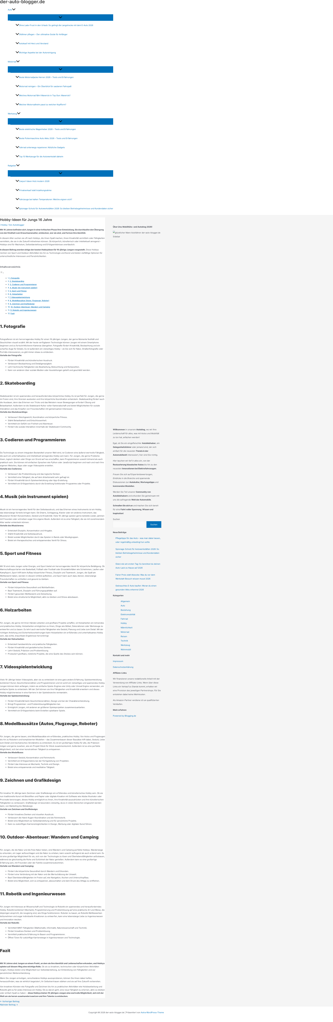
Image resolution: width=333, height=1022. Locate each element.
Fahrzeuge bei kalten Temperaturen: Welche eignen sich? (45, 199)
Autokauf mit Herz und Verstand (33, 43)
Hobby (4, 225)
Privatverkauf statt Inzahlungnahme (35, 190)
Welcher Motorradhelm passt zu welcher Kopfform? (42, 104)
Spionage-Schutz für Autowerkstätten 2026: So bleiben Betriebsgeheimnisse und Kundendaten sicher (66, 208)
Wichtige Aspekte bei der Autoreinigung (37, 52)
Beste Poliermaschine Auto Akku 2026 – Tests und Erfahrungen (48, 138)
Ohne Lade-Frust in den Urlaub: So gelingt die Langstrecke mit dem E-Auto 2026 (56, 25)
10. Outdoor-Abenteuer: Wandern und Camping (30, 307)
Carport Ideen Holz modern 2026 (34, 181)
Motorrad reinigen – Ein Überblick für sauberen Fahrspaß (45, 86)
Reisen (124, 636)
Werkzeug (125, 645)
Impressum (118, 661)
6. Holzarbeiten (16, 294)
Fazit (13, 313)
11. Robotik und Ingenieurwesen (23, 310)
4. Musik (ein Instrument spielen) (23, 288)
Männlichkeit (126, 627)
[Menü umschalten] (60, 17)
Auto (123, 605)
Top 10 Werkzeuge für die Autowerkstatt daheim (41, 156)
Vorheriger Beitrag (9, 1001)
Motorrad (125, 632)
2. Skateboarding (17, 281)
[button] (13, 9)
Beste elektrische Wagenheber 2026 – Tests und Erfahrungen (47, 129)
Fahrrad (124, 619)
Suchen (116, 519)
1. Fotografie (14, 278)
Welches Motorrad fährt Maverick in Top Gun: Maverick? (45, 95)
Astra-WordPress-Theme (152, 1012)
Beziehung (126, 610)
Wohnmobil (126, 649)
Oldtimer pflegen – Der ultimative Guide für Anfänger (43, 34)
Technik (124, 640)
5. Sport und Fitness (18, 291)
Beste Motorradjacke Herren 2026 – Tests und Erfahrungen (46, 77)
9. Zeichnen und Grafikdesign (22, 304)
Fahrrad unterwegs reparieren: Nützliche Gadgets (42, 147)
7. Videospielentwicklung (19, 297)
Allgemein (125, 601)
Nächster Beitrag (9, 1004)
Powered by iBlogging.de (124, 716)
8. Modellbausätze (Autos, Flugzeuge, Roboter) (29, 301)
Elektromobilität (128, 614)
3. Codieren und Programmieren (23, 284)
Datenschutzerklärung (123, 667)
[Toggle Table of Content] (2, 273)
